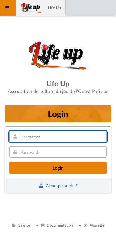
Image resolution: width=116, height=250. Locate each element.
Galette (23, 225)
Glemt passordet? (61, 185)
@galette (96, 225)
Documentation (59, 225)
